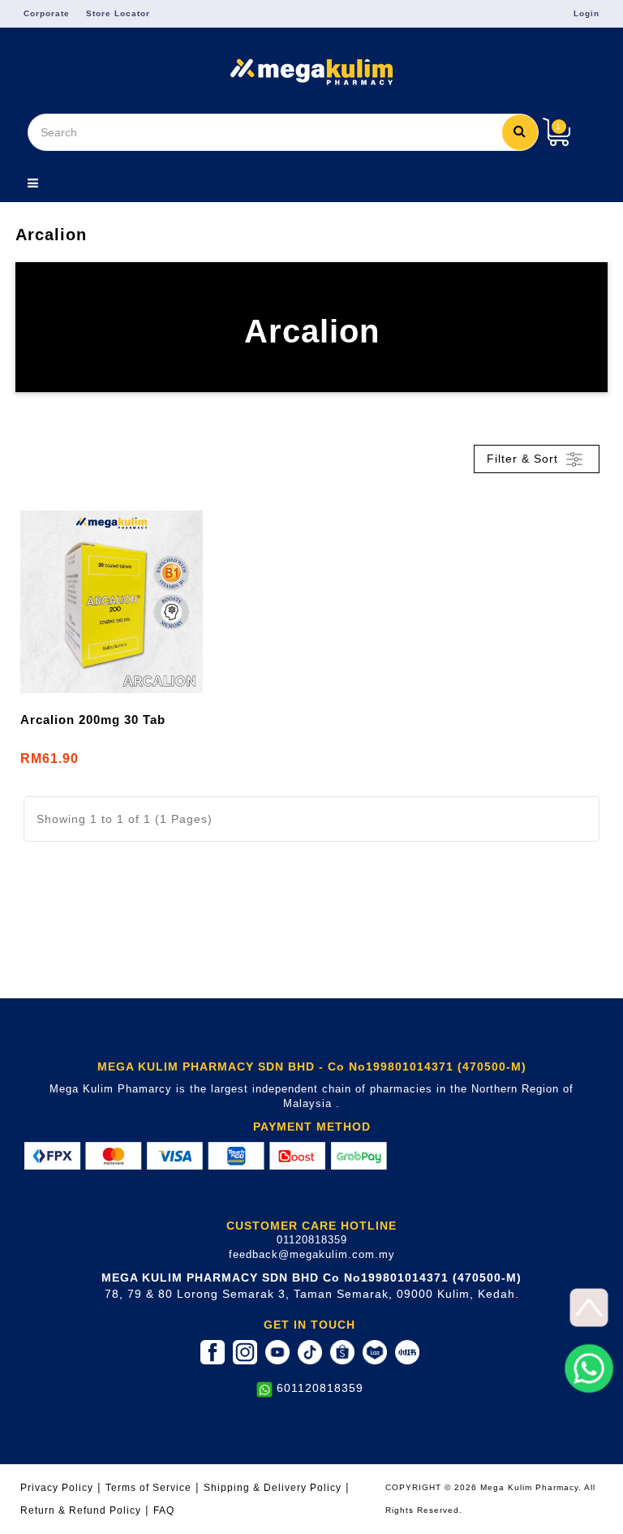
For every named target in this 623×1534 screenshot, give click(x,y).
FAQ (163, 1510)
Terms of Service (148, 1487)
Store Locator (118, 13)
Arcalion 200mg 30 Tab (92, 719)
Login (586, 13)
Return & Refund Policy (80, 1510)
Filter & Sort (524, 457)
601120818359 (320, 1387)
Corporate (47, 13)
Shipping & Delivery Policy (273, 1487)
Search (520, 132)
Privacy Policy (56, 1487)
